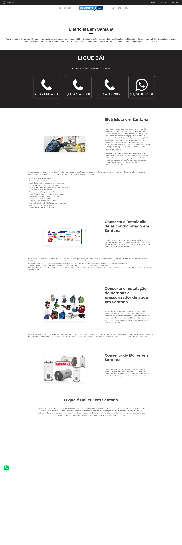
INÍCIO (58, 8)
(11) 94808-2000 (10, 2)
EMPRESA (67, 8)
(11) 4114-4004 (151, 2)
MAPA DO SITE (116, 8)
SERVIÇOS (127, 8)
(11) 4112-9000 (175, 2)
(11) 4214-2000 (163, 2)
